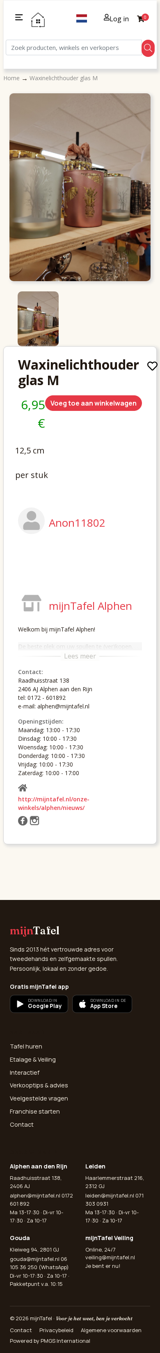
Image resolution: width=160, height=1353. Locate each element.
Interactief (24, 1072)
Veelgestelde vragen (39, 1098)
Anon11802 (77, 522)
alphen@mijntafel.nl (35, 1195)
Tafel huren (26, 1046)
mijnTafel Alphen (90, 605)
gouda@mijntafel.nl (34, 1259)
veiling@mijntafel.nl (110, 1257)
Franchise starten (35, 1111)
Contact (22, 1124)
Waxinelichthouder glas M (64, 78)
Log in (119, 18)
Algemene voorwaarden (111, 1330)
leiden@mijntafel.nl (109, 1195)
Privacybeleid (56, 1330)
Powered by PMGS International (50, 1340)
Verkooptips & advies (39, 1085)
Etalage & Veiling (33, 1059)
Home (12, 78)
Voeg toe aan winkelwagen (93, 403)
